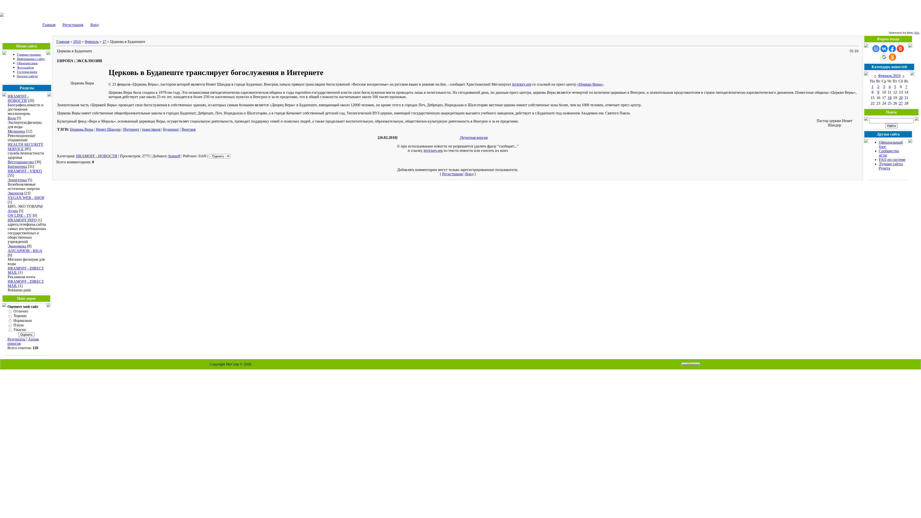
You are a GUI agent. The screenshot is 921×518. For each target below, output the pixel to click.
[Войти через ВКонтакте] (884, 48)
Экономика (17, 246)
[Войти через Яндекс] (900, 48)
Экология (15, 193)
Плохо (18, 325)
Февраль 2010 (889, 76)
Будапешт (171, 129)
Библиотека (17, 167)
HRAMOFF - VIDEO (25, 171)
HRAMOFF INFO (22, 220)
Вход (94, 25)
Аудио (13, 211)
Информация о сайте (31, 59)
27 (104, 42)
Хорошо (20, 316)
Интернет (131, 129)
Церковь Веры (81, 129)
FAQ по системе (892, 160)
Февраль (92, 42)
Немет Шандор (108, 129)
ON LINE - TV (20, 215)
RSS (917, 32)
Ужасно (19, 330)
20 (901, 98)
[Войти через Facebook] (892, 48)
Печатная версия (473, 137)
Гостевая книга (27, 72)
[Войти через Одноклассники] (892, 57)
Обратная (24, 63)
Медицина (16, 131)
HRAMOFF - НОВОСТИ (18, 98)
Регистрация (73, 25)
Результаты (16, 339)
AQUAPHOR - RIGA (25, 251)
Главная (48, 25)
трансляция (151, 129)
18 (889, 98)
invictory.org (521, 84)
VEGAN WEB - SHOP (26, 198)
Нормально (22, 320)
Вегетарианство (21, 162)
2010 (77, 42)
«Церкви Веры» (590, 84)
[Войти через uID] (876, 48)
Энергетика (17, 180)
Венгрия (188, 129)
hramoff (174, 156)
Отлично (20, 311)
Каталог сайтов (27, 76)
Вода (12, 118)
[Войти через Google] (884, 57)
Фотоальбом (25, 67)
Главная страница (29, 54)
